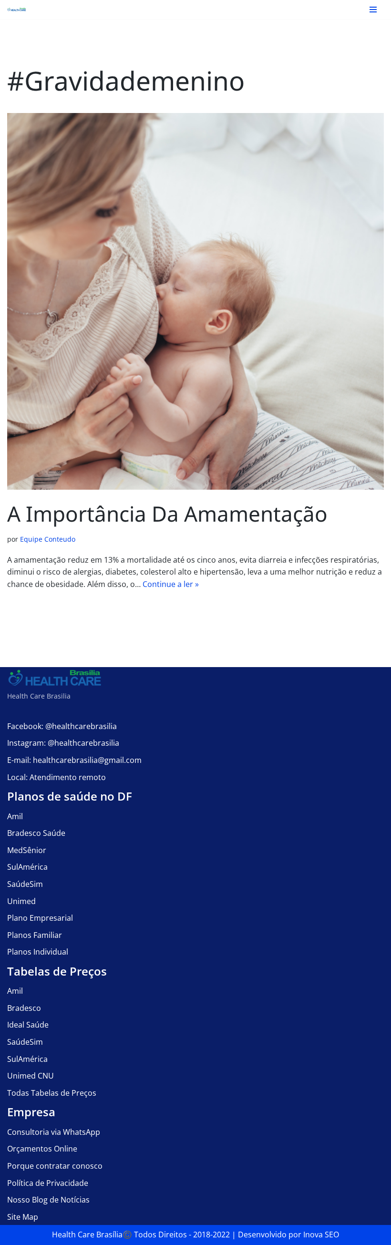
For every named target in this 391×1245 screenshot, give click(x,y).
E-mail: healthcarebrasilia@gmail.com (74, 760)
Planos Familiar (34, 935)
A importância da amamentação (167, 513)
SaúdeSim (25, 884)
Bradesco (24, 1008)
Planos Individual (37, 952)
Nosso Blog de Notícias (48, 1199)
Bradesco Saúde (36, 833)
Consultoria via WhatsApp (53, 1132)
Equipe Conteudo (47, 539)
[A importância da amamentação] (195, 301)
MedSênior (26, 850)
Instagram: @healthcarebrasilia (63, 743)
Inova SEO (321, 1234)
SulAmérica (27, 867)
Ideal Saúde (28, 1024)
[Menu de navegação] (373, 9)
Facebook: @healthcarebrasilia (62, 726)
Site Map (22, 1217)
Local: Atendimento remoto (56, 777)
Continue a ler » (171, 584)
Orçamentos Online (42, 1148)
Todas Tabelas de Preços (51, 1093)
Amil (15, 816)
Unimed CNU (30, 1075)
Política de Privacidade (47, 1183)
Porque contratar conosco (55, 1166)
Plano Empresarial (40, 918)
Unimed (21, 901)
